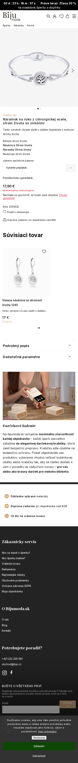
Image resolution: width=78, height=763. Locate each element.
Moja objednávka (12, 591)
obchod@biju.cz (11, 664)
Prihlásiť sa (67, 704)
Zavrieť (65, 228)
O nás (5, 619)
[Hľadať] (48, 16)
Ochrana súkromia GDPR (16, 585)
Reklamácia (8, 569)
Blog (4, 625)
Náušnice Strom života (17, 145)
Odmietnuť (39, 756)
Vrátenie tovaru (11, 563)
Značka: (10, 115)
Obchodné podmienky (15, 580)
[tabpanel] (26, 284)
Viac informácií (47, 731)
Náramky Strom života (17, 149)
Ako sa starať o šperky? (16, 552)
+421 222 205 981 (12, 658)
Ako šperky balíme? (13, 558)
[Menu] (74, 16)
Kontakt (6, 630)
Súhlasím (39, 746)
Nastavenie (39, 737)
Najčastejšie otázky (13, 574)
